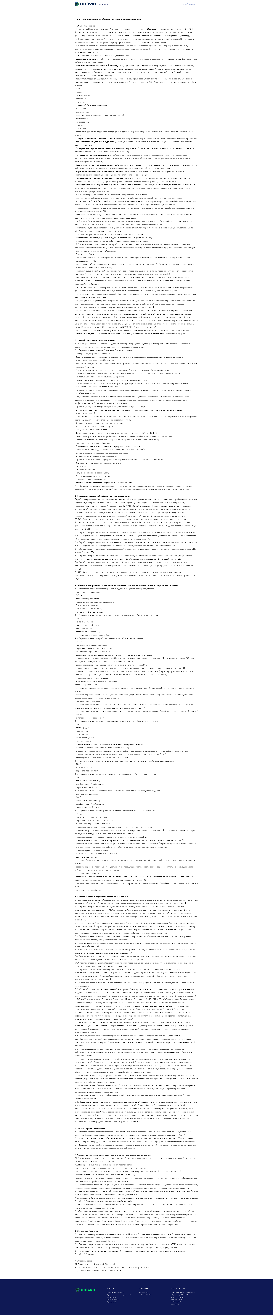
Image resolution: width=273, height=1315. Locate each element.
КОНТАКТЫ (103, 4)
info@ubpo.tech (143, 1292)
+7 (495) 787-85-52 (145, 1295)
